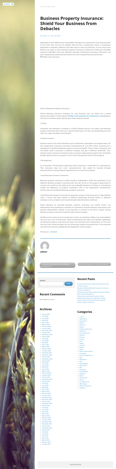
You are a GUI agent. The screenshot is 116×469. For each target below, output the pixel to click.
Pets (80, 361)
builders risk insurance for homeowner (83, 116)
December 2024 (47, 353)
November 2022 (47, 399)
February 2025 (46, 349)
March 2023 (46, 391)
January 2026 (46, 328)
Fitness (81, 339)
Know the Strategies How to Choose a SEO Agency (93, 264)
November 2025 (47, 330)
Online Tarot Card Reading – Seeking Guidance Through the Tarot (55, 265)
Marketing (83, 359)
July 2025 (45, 338)
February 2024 (46, 373)
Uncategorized (84, 382)
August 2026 (46, 314)
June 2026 (45, 318)
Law (80, 357)
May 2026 (45, 320)
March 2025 (46, 347)
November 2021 (47, 424)
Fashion (82, 335)
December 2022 (47, 397)
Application (83, 319)
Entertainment (84, 333)
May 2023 (45, 387)
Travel (81, 380)
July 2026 (45, 316)
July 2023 (45, 383)
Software (82, 374)
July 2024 (45, 363)
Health (81, 347)
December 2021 (47, 422)
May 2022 (45, 412)
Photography (83, 363)
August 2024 (46, 361)
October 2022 (46, 401)
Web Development (85, 386)
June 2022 (45, 409)
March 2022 (46, 416)
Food (80, 341)
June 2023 (45, 385)
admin (45, 36)
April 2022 (45, 414)
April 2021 (45, 438)
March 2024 (46, 371)
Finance (82, 337)
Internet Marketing (86, 355)
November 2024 (47, 355)
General (82, 345)
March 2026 (46, 324)
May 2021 (45, 436)
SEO (80, 367)
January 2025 (46, 351)
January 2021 (46, 444)
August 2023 (46, 381)
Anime (81, 317)
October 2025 (46, 332)
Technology (83, 378)
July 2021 (45, 432)
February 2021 (46, 442)
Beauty (81, 323)
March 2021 (45, 440)
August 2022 (46, 405)
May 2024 (45, 367)
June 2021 (45, 434)
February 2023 (46, 393)
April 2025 (45, 345)
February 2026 (46, 326)
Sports (81, 376)
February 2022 (46, 418)
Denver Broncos (47, 6)
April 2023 (45, 389)
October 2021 (46, 426)
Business (82, 325)
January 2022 (46, 420)
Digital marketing (85, 329)
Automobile (83, 321)
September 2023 (47, 379)
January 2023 (46, 395)
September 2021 (47, 428)
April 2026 (45, 322)
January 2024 (46, 375)
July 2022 (45, 407)
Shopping (82, 369)
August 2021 (46, 430)
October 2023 (46, 377)
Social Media (83, 371)
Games (81, 343)
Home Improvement (86, 351)
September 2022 (47, 403)
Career (81, 327)
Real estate (83, 365)
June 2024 (45, 365)
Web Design (83, 384)
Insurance (53, 232)
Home (81, 349)
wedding (82, 388)
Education (82, 331)
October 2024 (46, 357)
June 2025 (45, 340)
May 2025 (45, 342)
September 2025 (47, 334)
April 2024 (45, 369)
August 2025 (46, 336)
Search (42, 280)
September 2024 (47, 359)
